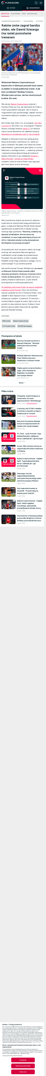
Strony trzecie (36, 1042)
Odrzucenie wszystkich (23, 1066)
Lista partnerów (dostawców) (12, 1055)
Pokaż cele (23, 1072)
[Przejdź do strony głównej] (11, 2)
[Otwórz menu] (41, 3)
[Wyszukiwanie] (36, 3)
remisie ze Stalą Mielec (24, 159)
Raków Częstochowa (19, 104)
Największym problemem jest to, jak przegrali (20, 134)
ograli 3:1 (26, 128)
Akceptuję (23, 1060)
